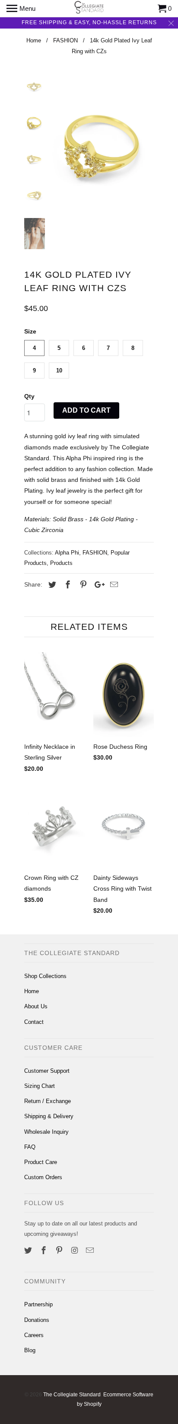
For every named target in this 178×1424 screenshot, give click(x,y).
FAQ (29, 1147)
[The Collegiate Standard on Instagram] (75, 1250)
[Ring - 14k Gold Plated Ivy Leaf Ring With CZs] (102, 145)
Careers (34, 1335)
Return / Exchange (47, 1101)
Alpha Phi (67, 552)
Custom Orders (43, 1177)
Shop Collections (45, 976)
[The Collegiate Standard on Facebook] (44, 1250)
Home (31, 991)
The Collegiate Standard (72, 1395)
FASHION (95, 552)
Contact (34, 1022)
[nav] (20, 8)
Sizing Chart (39, 1086)
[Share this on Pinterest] (82, 585)
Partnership (38, 1304)
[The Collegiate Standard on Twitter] (29, 1250)
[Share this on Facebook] (66, 585)
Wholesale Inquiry (46, 1132)
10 (59, 370)
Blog (29, 1350)
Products (61, 563)
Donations (36, 1320)
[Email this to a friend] (113, 585)
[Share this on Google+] (97, 585)
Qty (29, 396)
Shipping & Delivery (48, 1116)
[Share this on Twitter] (51, 585)
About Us (36, 1006)
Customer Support (47, 1071)
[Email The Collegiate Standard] (90, 1250)
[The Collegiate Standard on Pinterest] (60, 1250)
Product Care (40, 1162)
